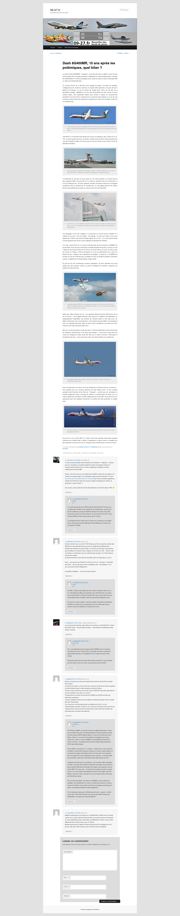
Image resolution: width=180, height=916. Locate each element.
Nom (66, 877)
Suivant (127, 53)
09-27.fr (55, 10)
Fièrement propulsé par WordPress (90, 909)
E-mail (66, 886)
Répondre (69, 492)
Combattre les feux (83, 447)
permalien (65, 448)
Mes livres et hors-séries (71, 47)
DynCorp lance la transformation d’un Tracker (79, 479)
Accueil (53, 47)
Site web (66, 896)
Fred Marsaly (93, 447)
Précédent (119, 53)
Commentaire (68, 852)
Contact (60, 47)
